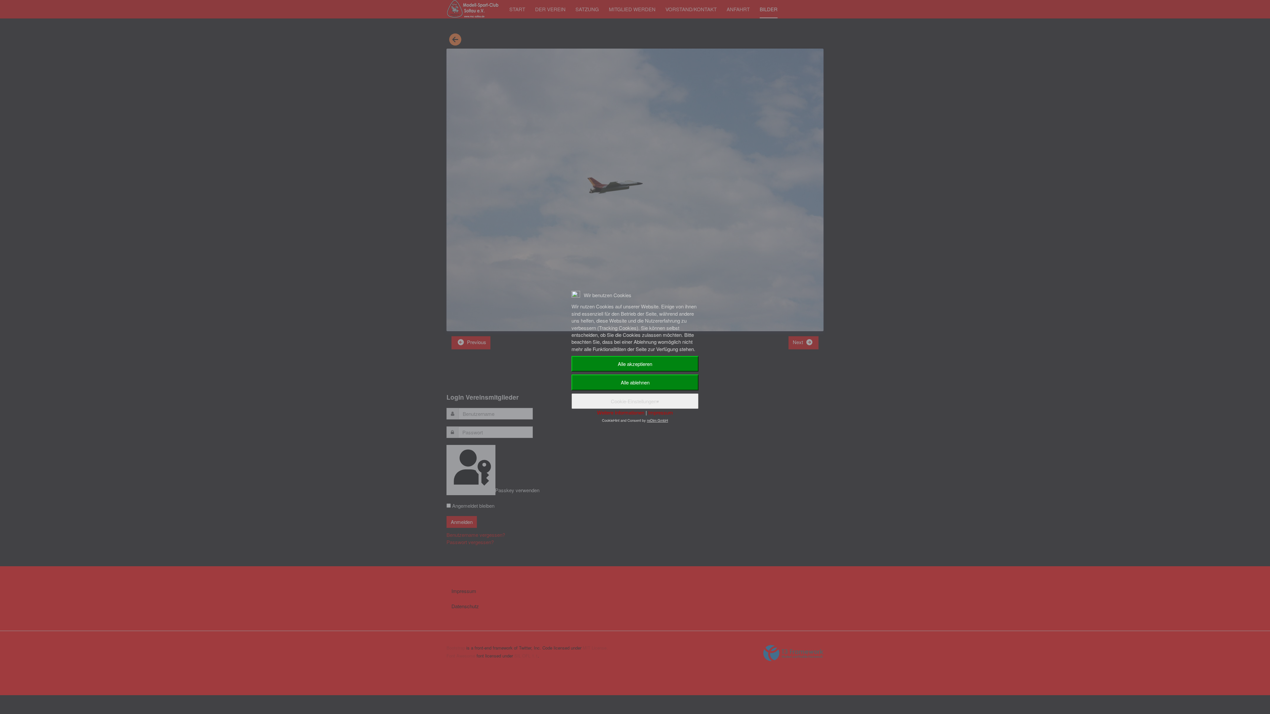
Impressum (660, 412)
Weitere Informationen (620, 412)
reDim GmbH (657, 420)
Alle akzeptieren (635, 363)
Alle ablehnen (635, 382)
